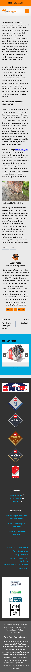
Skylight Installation (21, 555)
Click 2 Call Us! (15, 3)
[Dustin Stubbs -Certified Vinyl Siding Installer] (15, 610)
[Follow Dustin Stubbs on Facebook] (8, 309)
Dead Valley (25, 321)
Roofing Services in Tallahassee (17, 547)
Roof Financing (23, 565)
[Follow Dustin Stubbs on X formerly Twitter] (11, 309)
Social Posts (16, 501)
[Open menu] (27, 11)
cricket (13, 248)
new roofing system (21, 150)
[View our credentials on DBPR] (15, 583)
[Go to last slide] (4, 355)
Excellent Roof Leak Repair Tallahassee (19, 559)
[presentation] (15, 353)
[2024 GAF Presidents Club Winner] (15, 438)
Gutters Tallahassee (9, 565)
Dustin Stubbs (15, 263)
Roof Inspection (23, 568)
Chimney (5, 248)
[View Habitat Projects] (15, 403)
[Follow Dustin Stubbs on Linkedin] (23, 309)
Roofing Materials (16, 498)
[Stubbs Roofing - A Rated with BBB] (15, 599)
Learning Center (15, 495)
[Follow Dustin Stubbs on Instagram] (15, 309)
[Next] (26, 355)
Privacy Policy (8, 637)
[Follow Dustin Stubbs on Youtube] (19, 309)
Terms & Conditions (20, 637)
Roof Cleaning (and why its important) (6, 324)
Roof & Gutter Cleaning (20, 551)
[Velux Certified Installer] (15, 472)
